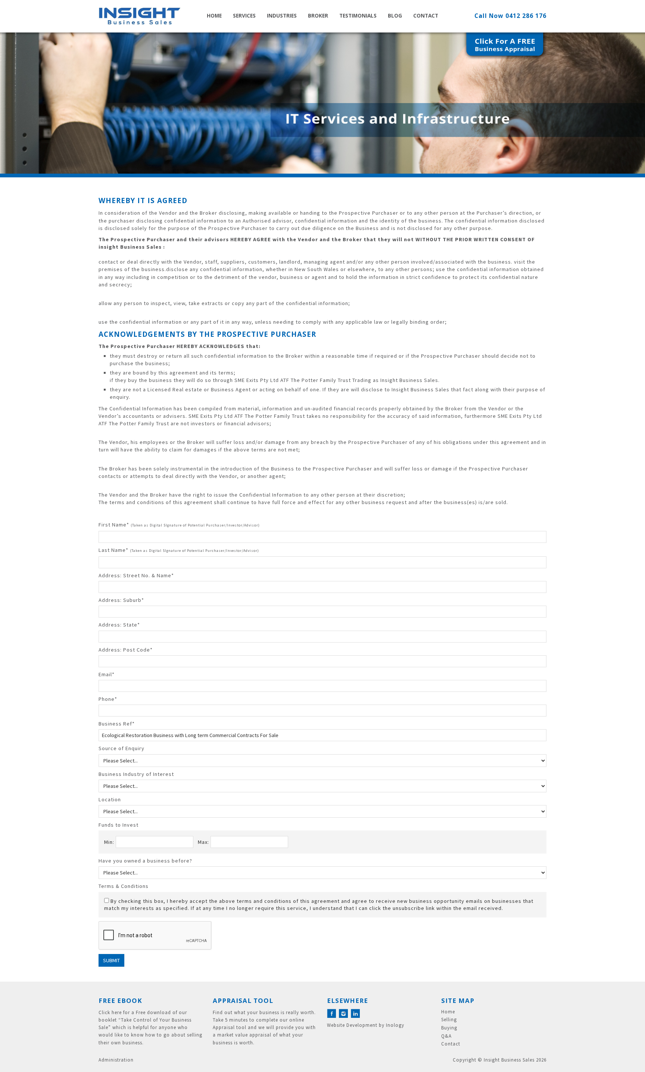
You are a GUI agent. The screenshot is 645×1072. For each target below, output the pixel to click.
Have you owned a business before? (145, 860)
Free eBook (120, 1000)
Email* (107, 674)
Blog (395, 15)
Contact (425, 15)
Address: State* (119, 624)
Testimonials (358, 15)
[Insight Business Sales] (140, 16)
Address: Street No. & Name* (136, 575)
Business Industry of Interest (136, 774)
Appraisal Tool (243, 1000)
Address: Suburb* (121, 600)
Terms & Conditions (124, 886)
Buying (449, 1028)
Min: (110, 842)
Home (214, 15)
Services (244, 15)
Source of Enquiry (121, 748)
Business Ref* (117, 723)
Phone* (108, 699)
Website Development (352, 1025)
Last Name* (179, 550)
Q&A (446, 1036)
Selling (449, 1020)
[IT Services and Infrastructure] (322, 103)
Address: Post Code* (126, 649)
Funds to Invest (118, 824)
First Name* (179, 524)
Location (110, 799)
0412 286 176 (525, 16)
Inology (395, 1025)
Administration (116, 1060)
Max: (204, 842)
